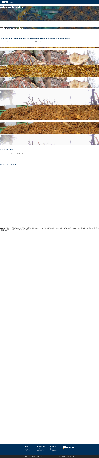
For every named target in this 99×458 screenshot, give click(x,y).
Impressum (53, 231)
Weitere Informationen (47, 231)
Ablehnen (6, 230)
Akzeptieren (2, 230)
